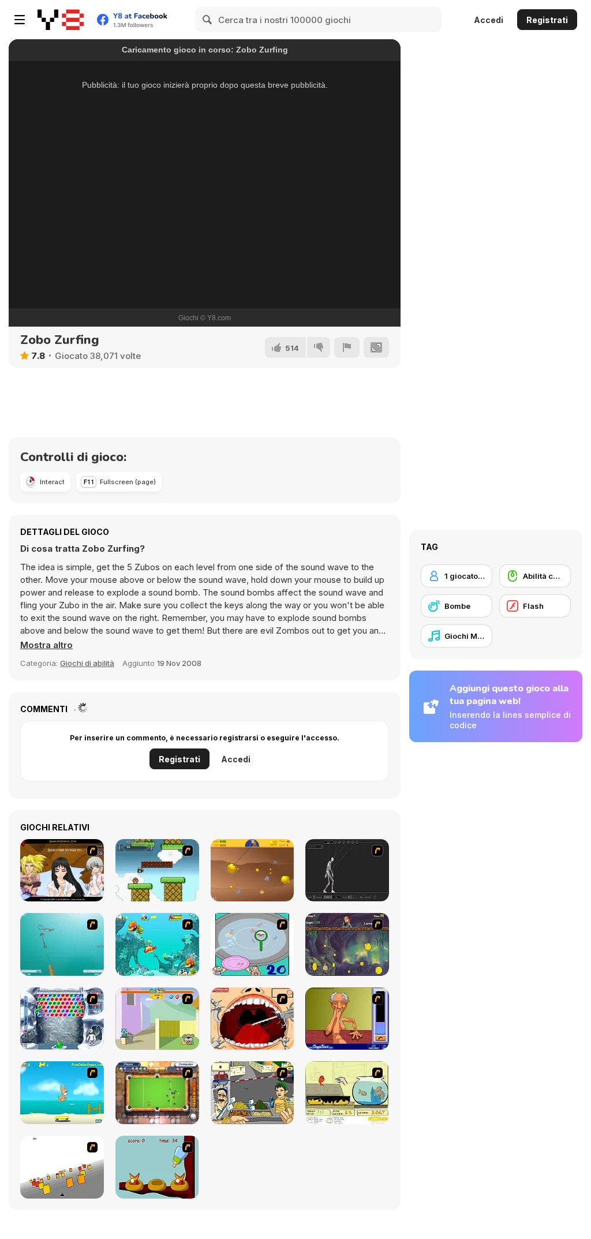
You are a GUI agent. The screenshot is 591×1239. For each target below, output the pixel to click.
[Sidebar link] (19, 19)
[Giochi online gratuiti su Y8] (60, 19)
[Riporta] (347, 347)
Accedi (488, 20)
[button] (46, 645)
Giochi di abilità (87, 663)
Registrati (547, 20)
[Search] (207, 19)
